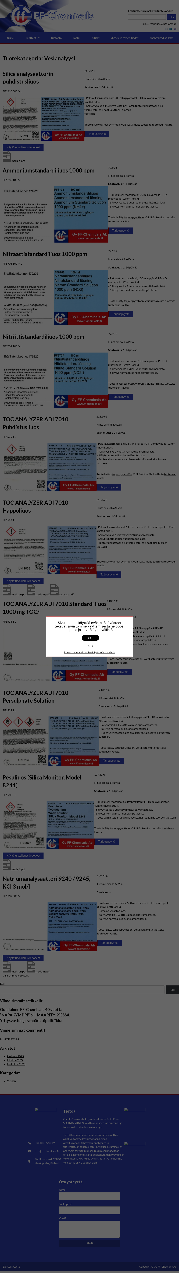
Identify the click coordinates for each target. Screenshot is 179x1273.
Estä (90, 646)
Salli (90, 637)
